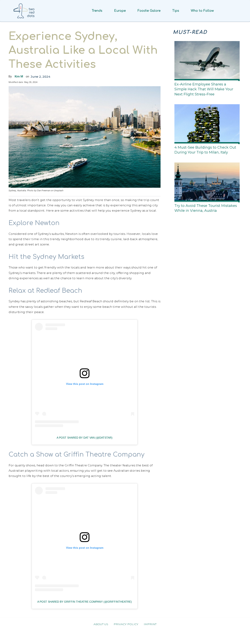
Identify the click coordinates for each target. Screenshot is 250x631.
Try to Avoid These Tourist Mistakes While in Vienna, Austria (205, 208)
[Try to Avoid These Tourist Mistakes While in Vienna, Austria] (205, 182)
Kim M (19, 76)
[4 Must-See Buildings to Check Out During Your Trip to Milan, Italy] (205, 123)
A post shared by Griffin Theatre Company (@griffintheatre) (84, 601)
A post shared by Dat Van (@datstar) (84, 437)
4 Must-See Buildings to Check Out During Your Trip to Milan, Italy (205, 149)
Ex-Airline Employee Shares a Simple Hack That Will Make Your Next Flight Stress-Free (203, 89)
